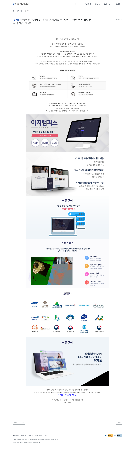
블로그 (97, 4)
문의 (46, 435)
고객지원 (117, 4)
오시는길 (35, 435)
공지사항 (19, 11)
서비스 (77, 4)
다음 (22, 422)
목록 (119, 422)
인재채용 (88, 4)
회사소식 (107, 4)
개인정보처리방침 (18, 435)
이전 (15, 422)
